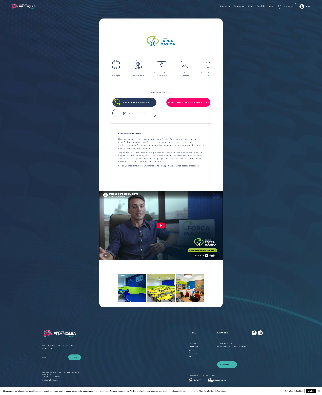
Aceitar (311, 391)
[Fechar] (318, 391)
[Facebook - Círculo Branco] (254, 332)
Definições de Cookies (294, 391)
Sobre (191, 350)
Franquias (193, 347)
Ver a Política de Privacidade (215, 391)
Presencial (193, 343)
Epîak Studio (52, 380)
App (191, 356)
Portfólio (193, 353)
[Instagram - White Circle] (260, 332)
